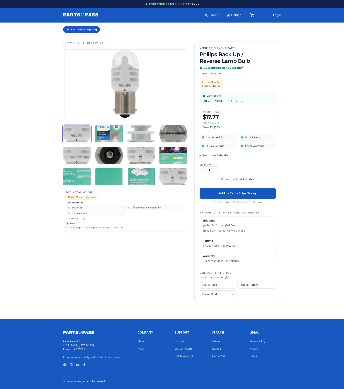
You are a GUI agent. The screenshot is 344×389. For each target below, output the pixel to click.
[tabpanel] (125, 84)
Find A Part (218, 356)
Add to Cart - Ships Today (238, 193)
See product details (215, 155)
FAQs (141, 348)
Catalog (216, 341)
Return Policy (257, 341)
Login (277, 15)
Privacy (253, 348)
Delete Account (184, 356)
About (141, 341)
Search (213, 15)
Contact (179, 341)
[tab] (77, 133)
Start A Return (183, 348)
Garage (236, 15)
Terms (253, 356)
